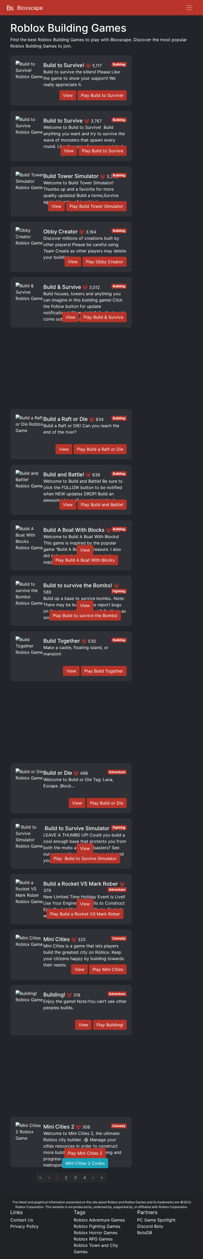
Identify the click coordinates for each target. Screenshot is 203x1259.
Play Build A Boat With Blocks (85, 560)
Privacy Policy (24, 1226)
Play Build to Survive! (102, 95)
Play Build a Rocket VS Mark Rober (85, 914)
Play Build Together (103, 671)
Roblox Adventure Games (99, 1220)
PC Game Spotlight (156, 1220)
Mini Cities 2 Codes (85, 1163)
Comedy (118, 938)
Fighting (119, 591)
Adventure (117, 772)
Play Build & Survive (103, 317)
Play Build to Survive (102, 150)
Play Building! (109, 1024)
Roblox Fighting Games (97, 1226)
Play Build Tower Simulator (96, 206)
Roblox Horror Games (95, 1232)
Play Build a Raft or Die (100, 449)
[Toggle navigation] (189, 7)
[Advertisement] (71, 370)
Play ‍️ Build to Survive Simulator (85, 858)
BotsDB (144, 1232)
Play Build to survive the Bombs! (85, 615)
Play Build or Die (106, 803)
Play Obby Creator (104, 261)
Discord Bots (150, 1226)
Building (119, 64)
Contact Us (21, 1220)
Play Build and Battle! (102, 504)
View (68, 95)
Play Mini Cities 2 (85, 1153)
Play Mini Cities (108, 969)
